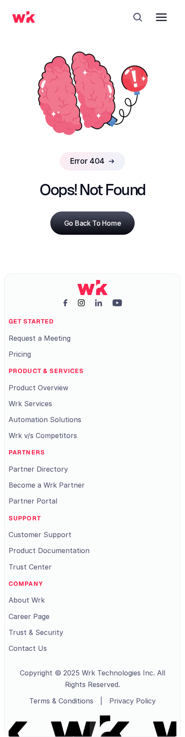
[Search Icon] (137, 17)
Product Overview (38, 387)
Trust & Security (36, 632)
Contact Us (28, 648)
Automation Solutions (45, 419)
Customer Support (40, 534)
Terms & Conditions (61, 701)
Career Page (29, 616)
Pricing (20, 354)
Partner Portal (33, 501)
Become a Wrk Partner (47, 485)
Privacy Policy (132, 701)
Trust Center (30, 567)
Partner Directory (38, 469)
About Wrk (27, 600)
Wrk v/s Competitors (43, 435)
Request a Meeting (40, 338)
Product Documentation (49, 550)
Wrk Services (30, 403)
